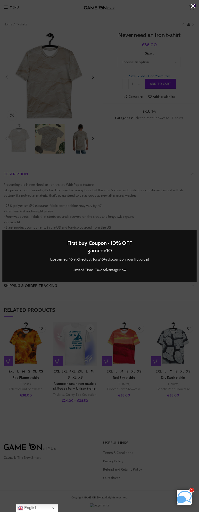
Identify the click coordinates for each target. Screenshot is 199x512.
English (30, 508)
